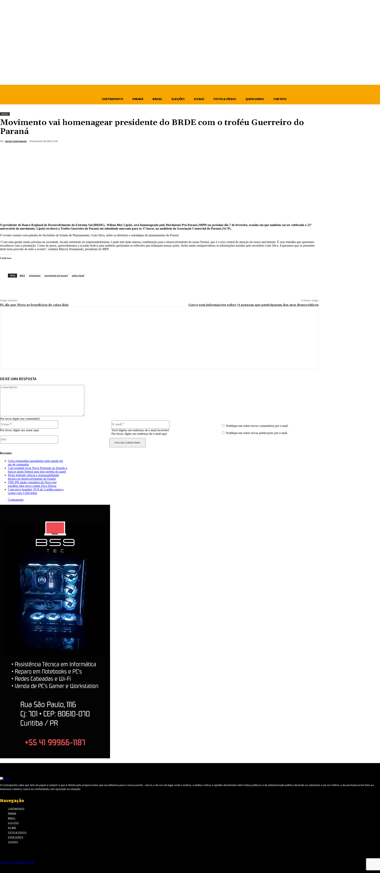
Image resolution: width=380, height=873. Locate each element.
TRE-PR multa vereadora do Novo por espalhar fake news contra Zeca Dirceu (32, 484)
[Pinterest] (283, 151)
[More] (312, 150)
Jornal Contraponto (16, 141)
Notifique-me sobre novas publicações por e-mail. (257, 433)
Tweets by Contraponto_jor (17, 862)
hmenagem (34, 275)
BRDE (22, 275)
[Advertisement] (159, 188)
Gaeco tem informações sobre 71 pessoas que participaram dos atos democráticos (253, 305)
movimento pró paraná (56, 275)
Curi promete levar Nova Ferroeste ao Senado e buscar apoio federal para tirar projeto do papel (37, 469)
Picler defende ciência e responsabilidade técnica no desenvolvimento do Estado (33, 476)
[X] (269, 151)
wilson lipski (78, 275)
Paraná (5, 114)
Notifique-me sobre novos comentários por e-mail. (257, 425)
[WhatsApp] (297, 151)
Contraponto (16, 499)
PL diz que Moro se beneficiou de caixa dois (34, 305)
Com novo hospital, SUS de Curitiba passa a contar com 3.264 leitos (36, 491)
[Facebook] (254, 151)
